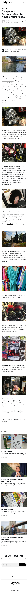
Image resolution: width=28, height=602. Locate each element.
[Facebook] (15, 576)
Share (23, 21)
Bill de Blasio (10, 224)
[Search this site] (23, 2)
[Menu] (26, 2)
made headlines (8, 168)
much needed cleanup (8, 81)
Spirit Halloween (6, 136)
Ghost (17, 590)
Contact (12, 587)
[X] (12, 576)
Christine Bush (10, 21)
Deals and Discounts (13, 91)
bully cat (4, 8)
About (6, 587)
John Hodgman (10, 369)
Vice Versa (16, 255)
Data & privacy (20, 587)
